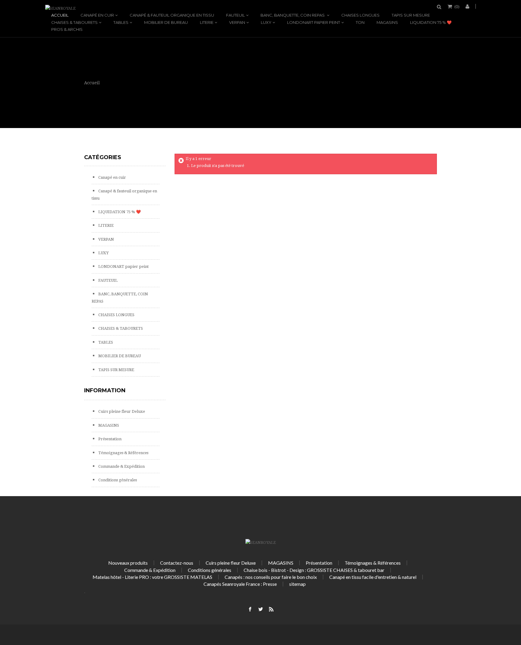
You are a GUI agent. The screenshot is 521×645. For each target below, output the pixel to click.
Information (104, 390)
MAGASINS (387, 22)
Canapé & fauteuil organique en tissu (172, 15)
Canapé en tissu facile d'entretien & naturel (372, 577)
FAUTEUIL (235, 15)
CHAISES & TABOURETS (74, 22)
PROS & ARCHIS (67, 29)
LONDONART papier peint (313, 22)
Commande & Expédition (121, 466)
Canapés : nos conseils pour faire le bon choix (271, 577)
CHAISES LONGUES (360, 15)
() (456, 6)
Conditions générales (117, 480)
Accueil (59, 15)
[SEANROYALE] (60, 8)
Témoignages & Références (122, 453)
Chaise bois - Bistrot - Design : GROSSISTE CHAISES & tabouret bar (314, 570)
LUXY (266, 22)
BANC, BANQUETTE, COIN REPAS (293, 15)
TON (360, 22)
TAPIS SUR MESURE (411, 15)
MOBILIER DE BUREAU (166, 22)
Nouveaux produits (128, 563)
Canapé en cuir (97, 15)
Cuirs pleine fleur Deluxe (121, 411)
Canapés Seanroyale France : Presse (240, 584)
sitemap (297, 584)
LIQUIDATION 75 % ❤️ (431, 22)
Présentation (109, 439)
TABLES (120, 22)
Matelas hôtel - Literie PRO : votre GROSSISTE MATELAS (152, 577)
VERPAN (237, 22)
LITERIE (206, 22)
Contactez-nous (176, 563)
